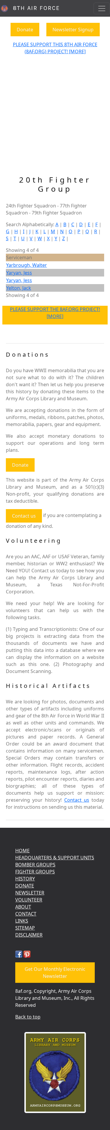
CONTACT (25, 914)
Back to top (27, 1017)
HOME (22, 850)
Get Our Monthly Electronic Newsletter (55, 972)
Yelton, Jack (18, 288)
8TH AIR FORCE (34, 8)
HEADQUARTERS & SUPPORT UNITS (54, 857)
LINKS (21, 921)
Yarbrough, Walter (26, 265)
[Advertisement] (55, 117)
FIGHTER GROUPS (35, 871)
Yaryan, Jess (19, 272)
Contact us (24, 516)
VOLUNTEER (28, 900)
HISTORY (25, 878)
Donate (25, 29)
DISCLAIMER (29, 935)
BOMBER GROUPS (35, 864)
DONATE (24, 885)
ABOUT (23, 907)
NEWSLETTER (29, 892)
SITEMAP (25, 928)
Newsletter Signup (73, 29)
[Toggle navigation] (102, 8)
